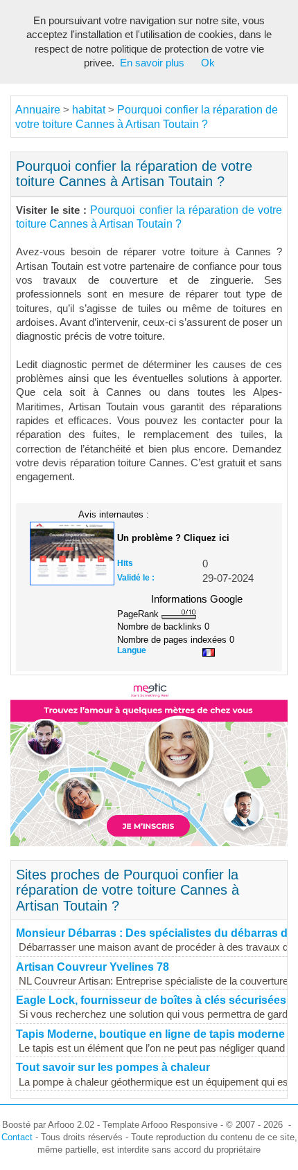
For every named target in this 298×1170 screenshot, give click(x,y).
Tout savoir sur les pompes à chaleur (113, 1067)
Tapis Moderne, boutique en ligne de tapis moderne (150, 1034)
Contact (17, 1137)
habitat (88, 110)
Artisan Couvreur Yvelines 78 (92, 967)
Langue (131, 650)
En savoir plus (152, 62)
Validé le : (136, 578)
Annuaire (37, 110)
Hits (125, 563)
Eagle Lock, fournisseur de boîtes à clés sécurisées (151, 1000)
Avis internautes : (113, 514)
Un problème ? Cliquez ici (173, 538)
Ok (208, 62)
